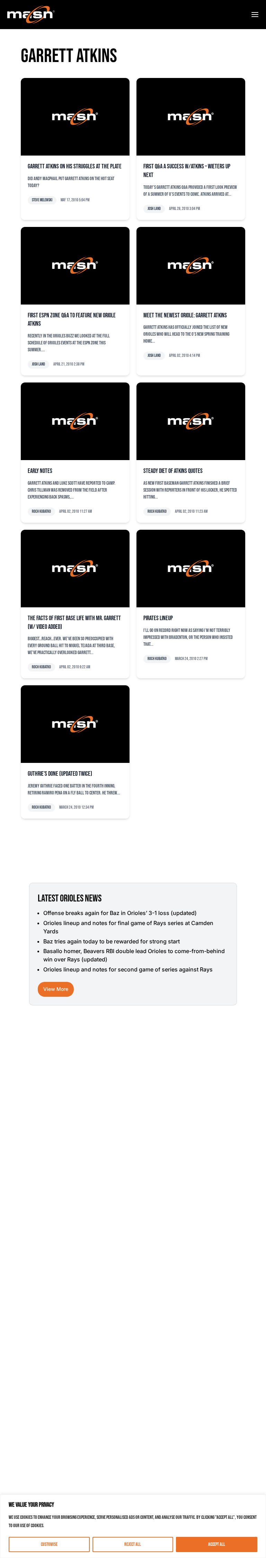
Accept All (216, 1544)
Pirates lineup (158, 618)
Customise (49, 1544)
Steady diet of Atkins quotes (173, 471)
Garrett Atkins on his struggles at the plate (75, 166)
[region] (133, 1526)
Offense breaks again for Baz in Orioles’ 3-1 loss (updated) (120, 912)
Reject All (132, 1544)
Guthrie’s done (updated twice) (60, 773)
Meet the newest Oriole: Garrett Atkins (185, 315)
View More (55, 989)
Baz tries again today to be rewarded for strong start (111, 941)
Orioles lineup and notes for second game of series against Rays (128, 969)
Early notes (40, 471)
